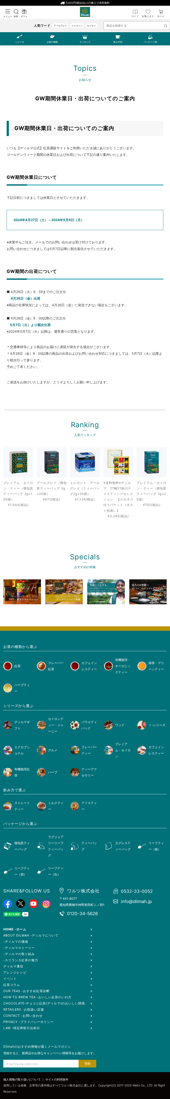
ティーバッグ (89, 846)
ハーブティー (22, 688)
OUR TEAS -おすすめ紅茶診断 (26, 991)
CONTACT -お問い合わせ (22, 1015)
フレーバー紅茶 (56, 666)
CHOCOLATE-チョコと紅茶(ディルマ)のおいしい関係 (44, 1003)
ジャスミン (77, 25)
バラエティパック (89, 725)
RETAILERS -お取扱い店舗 (23, 1009)
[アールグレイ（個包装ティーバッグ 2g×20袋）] (52, 462)
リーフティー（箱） (156, 846)
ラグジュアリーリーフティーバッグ (56, 846)
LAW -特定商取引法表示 (21, 1028)
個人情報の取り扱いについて (22, 1079)
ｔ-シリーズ (157, 725)
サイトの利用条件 (56, 1079)
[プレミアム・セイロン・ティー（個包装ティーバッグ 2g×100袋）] (18, 462)
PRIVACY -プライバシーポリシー (28, 1022)
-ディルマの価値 (15, 941)
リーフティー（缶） (56, 871)
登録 (87, 1063)
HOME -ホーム (14, 929)
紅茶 (17, 666)
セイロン (91, 25)
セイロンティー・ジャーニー (56, 725)
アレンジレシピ (15, 972)
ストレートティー (22, 806)
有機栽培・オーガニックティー (123, 666)
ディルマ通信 (13, 966)
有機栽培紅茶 (22, 772)
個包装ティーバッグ (22, 846)
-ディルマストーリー (19, 948)
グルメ (52, 750)
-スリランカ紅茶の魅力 (20, 960)
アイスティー (89, 806)
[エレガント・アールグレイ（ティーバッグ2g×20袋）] (85, 462)
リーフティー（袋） (22, 871)
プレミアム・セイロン (123, 750)
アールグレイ (60, 25)
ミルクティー (56, 806)
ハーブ (52, 772)
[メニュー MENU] (7, 11)
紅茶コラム (11, 985)
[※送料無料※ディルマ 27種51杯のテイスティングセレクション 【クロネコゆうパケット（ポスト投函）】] (118, 462)
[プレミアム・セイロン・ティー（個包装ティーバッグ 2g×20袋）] (152, 462)
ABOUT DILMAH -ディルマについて (30, 935)
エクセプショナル (22, 750)
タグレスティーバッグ (123, 846)
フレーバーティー (89, 750)
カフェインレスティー (89, 666)
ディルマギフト (22, 725)
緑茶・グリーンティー (156, 666)
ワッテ (119, 725)
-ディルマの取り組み (19, 954)
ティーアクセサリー (89, 772)
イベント (10, 978)
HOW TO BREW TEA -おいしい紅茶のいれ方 (37, 997)
